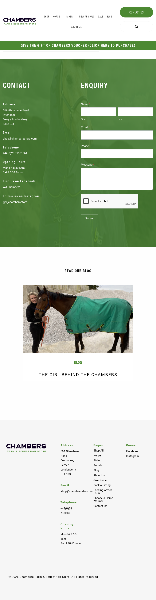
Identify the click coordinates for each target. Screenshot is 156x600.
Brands (97, 465)
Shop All (98, 450)
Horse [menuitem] (56, 16)
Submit (89, 218)
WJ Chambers (11, 187)
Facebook (132, 451)
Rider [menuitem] (69, 16)
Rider (96, 460)
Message (87, 164)
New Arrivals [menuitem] (87, 16)
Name (85, 104)
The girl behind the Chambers (78, 375)
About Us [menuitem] (76, 26)
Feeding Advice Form (102, 492)
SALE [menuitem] (100, 16)
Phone (85, 146)
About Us (99, 475)
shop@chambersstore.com (20, 139)
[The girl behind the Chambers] (78, 319)
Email (85, 127)
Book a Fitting (102, 485)
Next (144, 393)
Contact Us (136, 12)
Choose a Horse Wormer (103, 500)
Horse (97, 455)
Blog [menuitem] (109, 16)
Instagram (132, 456)
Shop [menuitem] (46, 16)
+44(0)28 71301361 (15, 153)
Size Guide (100, 480)
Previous (11, 393)
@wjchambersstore (15, 202)
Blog (96, 470)
